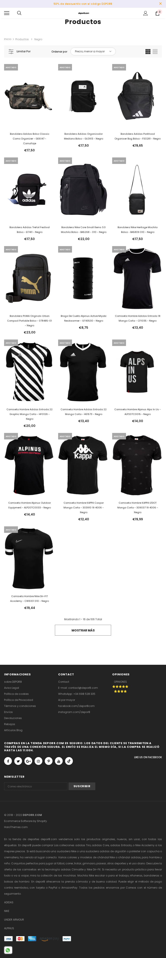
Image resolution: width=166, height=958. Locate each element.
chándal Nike (106, 857)
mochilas (69, 875)
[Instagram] (38, 761)
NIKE (6, 911)
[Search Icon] (19, 13)
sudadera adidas (98, 851)
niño (7, 863)
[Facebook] (8, 761)
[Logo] (83, 13)
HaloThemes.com (16, 827)
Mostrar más (83, 630)
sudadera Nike (66, 851)
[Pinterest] (49, 761)
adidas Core (100, 845)
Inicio (7, 39)
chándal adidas (129, 857)
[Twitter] (18, 761)
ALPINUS (9, 928)
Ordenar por (59, 51)
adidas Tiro (83, 845)
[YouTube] (59, 761)
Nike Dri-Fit (94, 869)
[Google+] (28, 761)
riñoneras (136, 875)
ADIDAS (8, 902)
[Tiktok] (69, 761)
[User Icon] (145, 13)
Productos (22, 39)
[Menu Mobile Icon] (6, 13)
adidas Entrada (121, 845)
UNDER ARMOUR (14, 919)
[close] (160, 4)
